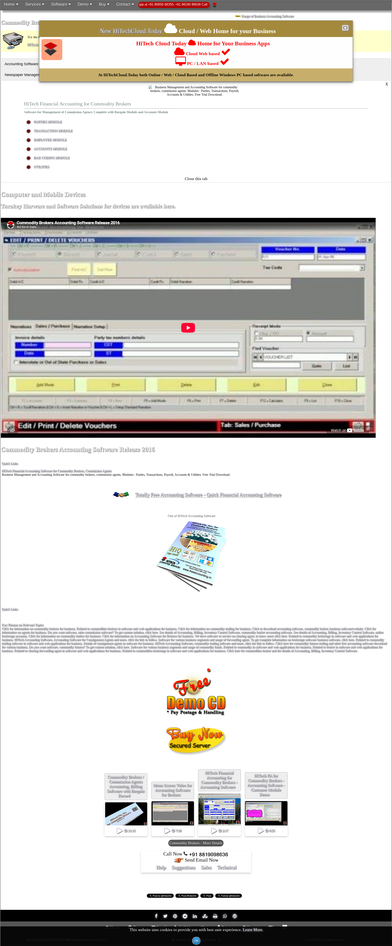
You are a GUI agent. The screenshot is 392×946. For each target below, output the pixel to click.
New (106, 31)
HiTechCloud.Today (138, 31)
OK (196, 940)
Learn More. (253, 929)
